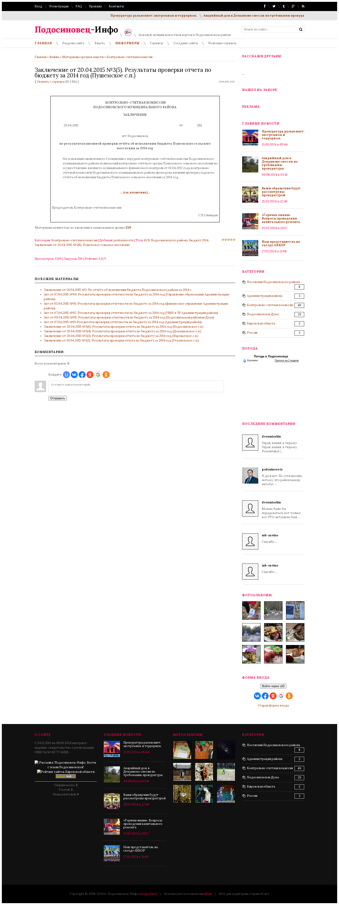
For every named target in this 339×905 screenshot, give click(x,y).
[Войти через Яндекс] (89, 374)
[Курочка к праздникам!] (295, 632)
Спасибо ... (270, 538)
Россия (252, 333)
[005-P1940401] (251, 610)
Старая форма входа (273, 705)
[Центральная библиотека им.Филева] (182, 772)
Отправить (57, 398)
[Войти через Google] (98, 374)
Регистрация (58, 6)
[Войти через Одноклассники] (106, 374)
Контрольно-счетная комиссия (129, 57)
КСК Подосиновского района (165, 240)
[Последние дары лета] (273, 654)
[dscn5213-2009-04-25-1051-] (204, 794)
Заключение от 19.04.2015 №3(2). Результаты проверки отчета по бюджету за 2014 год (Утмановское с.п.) (121, 340)
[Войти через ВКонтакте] (74, 374)
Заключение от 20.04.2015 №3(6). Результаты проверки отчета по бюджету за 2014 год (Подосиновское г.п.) (123, 327)
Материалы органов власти (83, 57)
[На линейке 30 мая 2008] (182, 750)
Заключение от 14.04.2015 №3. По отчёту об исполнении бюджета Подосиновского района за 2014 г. (118, 290)
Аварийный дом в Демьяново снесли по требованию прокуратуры (245, 16)
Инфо (76, 29)
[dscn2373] (226, 772)
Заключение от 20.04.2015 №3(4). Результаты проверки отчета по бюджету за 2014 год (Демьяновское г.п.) (122, 331)
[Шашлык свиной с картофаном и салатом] (273, 632)
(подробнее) (148, 894)
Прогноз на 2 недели (287, 360)
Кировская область (261, 323)
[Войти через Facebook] (82, 374)
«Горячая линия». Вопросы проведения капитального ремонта (281, 218)
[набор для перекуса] (295, 654)
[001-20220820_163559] (251, 632)
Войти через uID (273, 686)
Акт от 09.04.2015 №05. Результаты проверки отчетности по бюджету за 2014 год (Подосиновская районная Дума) (129, 317)
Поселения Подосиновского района (273, 282)
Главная (40, 57)
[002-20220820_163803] (295, 610)
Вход (38, 6)
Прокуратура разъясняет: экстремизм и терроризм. (141, 16)
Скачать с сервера (50, 82)
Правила (95, 6)
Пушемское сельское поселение (106, 245)
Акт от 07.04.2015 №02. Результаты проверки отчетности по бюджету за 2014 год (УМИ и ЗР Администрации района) (131, 313)
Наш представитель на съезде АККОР (281, 243)
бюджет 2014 (198, 240)
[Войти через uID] (66, 374)
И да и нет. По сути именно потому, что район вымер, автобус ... (282, 476)
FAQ (79, 6)
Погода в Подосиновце (271, 356)
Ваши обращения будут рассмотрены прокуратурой (281, 192)
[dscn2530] (226, 794)
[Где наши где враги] (204, 772)
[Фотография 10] (182, 794)
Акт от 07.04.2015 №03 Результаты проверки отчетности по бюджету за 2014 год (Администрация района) (123, 322)
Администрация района (264, 296)
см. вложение (135, 192)
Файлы (54, 57)
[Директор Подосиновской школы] (204, 750)
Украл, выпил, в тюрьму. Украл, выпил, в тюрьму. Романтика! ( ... (279, 444)
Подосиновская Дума (263, 314)
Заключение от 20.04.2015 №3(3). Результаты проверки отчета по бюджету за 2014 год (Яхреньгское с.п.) (121, 336)
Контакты (116, 6)
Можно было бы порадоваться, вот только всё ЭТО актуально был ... (281, 509)
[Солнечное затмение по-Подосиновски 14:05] (226, 750)
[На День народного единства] (251, 654)
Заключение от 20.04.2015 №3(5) (58, 245)
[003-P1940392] (273, 610)
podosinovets (124, 240)
